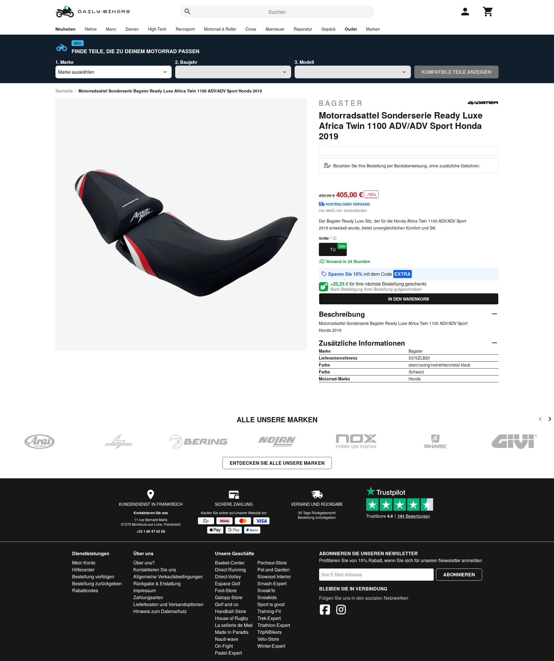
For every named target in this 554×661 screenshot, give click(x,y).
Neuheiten (65, 29)
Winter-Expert (271, 646)
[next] (550, 420)
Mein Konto (84, 562)
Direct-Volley (228, 576)
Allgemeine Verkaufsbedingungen (168, 576)
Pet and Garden (273, 569)
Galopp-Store (228, 597)
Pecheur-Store (272, 562)
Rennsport (185, 29)
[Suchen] (188, 11)
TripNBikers (269, 632)
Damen (132, 29)
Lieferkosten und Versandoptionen (168, 604)
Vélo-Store (268, 639)
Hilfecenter (83, 569)
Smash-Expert (272, 583)
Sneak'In (266, 590)
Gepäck (328, 29)
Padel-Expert (228, 652)
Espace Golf (227, 583)
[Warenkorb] (488, 11)
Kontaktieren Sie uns (151, 512)
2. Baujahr (186, 62)
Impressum (144, 590)
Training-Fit (269, 611)
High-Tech (157, 29)
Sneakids (267, 597)
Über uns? (144, 562)
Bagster (341, 103)
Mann (111, 29)
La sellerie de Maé (234, 625)
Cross (251, 29)
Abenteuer (275, 29)
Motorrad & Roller (220, 29)
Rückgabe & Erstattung (157, 583)
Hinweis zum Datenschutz (160, 611)
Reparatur (303, 29)
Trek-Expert (269, 618)
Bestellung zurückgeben (317, 517)
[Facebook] (325, 610)
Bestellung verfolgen (93, 576)
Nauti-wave (226, 639)
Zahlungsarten (148, 597)
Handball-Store (230, 611)
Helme (91, 29)
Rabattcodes (85, 590)
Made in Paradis (231, 632)
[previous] (540, 420)
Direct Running (230, 569)
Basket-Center (229, 562)
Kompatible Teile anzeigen (456, 71)
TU (337, 248)
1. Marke (64, 62)
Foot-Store (226, 590)
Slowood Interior (274, 576)
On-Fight (224, 646)
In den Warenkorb (408, 299)
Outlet (351, 29)
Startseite (64, 91)
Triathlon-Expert (273, 625)
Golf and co (226, 604)
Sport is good (271, 604)
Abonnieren (459, 574)
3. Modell (304, 62)
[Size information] (335, 238)
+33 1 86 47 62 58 (150, 531)
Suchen (277, 11)
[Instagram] (341, 610)
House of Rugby (231, 618)
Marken (373, 29)
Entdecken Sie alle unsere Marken (277, 463)
